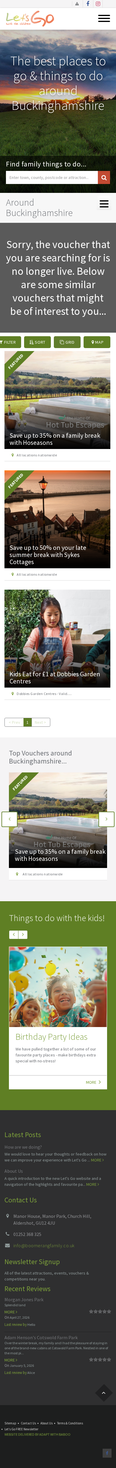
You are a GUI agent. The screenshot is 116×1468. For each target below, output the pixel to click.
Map (99, 342)
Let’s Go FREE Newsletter (21, 1429)
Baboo (64, 1434)
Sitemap (10, 1423)
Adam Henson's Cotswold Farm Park (41, 1337)
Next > (40, 722)
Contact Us (28, 1423)
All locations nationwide (37, 455)
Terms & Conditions (70, 1423)
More (91, 1082)
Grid (69, 342)
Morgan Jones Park (23, 1299)
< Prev (14, 722)
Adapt (44, 1434)
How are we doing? (23, 1147)
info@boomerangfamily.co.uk (43, 1245)
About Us (13, 1171)
